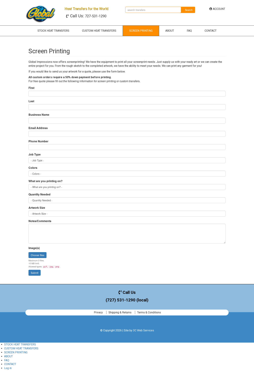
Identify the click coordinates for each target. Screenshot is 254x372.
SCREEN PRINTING (141, 30)
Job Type (35, 154)
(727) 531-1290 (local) (127, 300)
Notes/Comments (40, 221)
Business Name (39, 115)
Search (188, 10)
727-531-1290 (88, 16)
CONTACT (211, 30)
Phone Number (38, 141)
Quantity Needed (39, 194)
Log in (8, 368)
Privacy (98, 312)
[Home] (41, 14)
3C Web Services (143, 330)
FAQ (189, 30)
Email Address (38, 128)
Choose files (37, 255)
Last (31, 101)
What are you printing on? (46, 181)
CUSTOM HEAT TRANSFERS (99, 30)
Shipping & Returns (120, 312)
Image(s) (34, 248)
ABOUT (169, 30)
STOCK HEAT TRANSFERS (53, 30)
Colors (33, 168)
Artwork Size (37, 208)
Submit (34, 272)
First (31, 88)
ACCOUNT (218, 9)
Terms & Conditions (149, 312)
